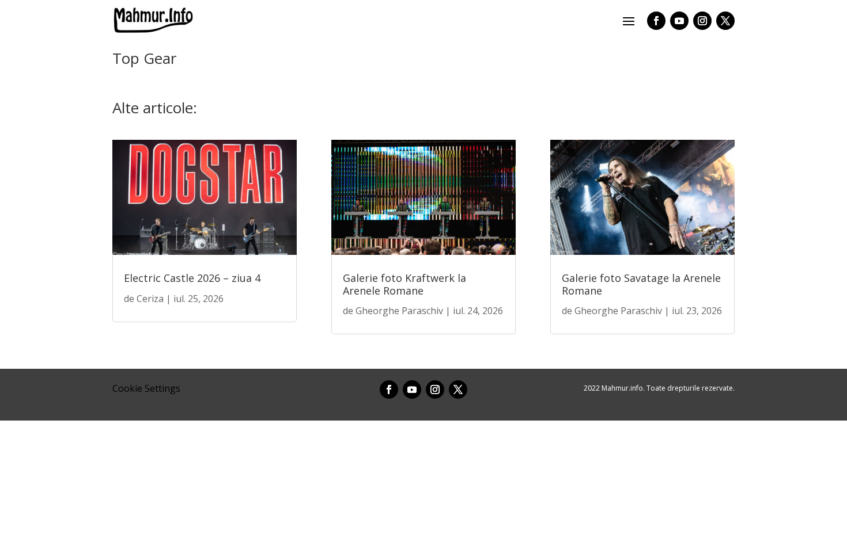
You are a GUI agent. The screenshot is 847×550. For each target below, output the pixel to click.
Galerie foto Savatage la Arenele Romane (641, 284)
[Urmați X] (725, 21)
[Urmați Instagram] (702, 21)
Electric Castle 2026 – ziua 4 (192, 278)
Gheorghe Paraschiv (399, 310)
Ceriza (150, 298)
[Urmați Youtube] (679, 21)
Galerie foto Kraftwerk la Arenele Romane (404, 284)
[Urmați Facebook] (656, 21)
